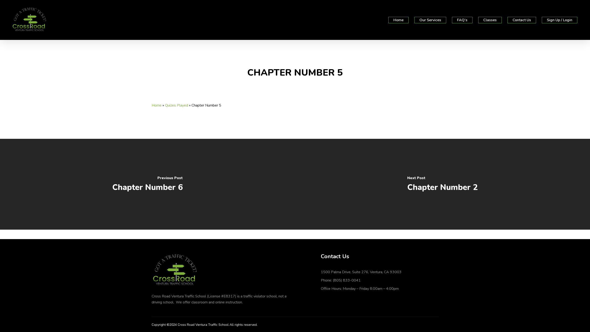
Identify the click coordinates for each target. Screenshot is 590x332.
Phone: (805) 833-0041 (341, 280)
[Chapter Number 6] (147, 184)
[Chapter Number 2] (442, 184)
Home (157, 105)
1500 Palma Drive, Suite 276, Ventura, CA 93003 (361, 272)
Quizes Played (176, 105)
